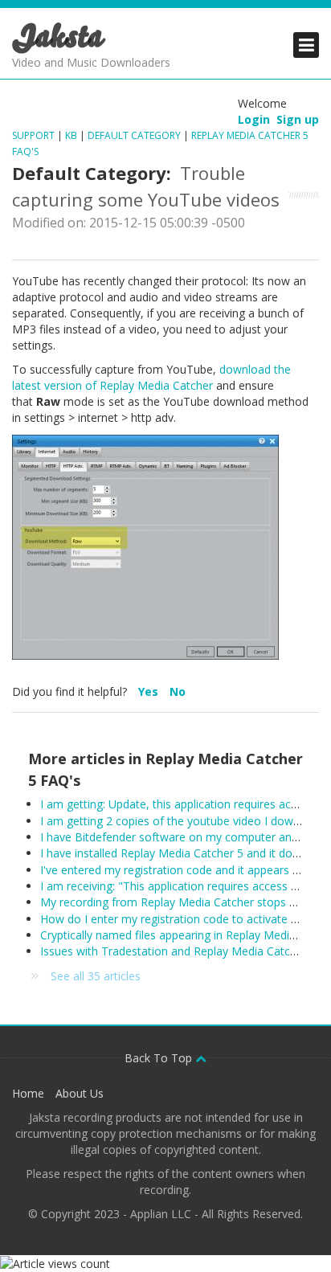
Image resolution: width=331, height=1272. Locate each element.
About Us (79, 1093)
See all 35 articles (96, 976)
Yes (149, 691)
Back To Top (160, 1057)
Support (33, 135)
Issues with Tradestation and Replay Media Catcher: (174, 951)
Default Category (134, 135)
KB (71, 135)
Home (28, 1093)
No (178, 691)
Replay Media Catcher (156, 385)
